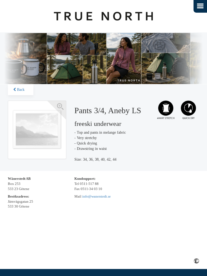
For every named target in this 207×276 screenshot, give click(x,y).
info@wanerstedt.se (96, 196)
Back (20, 90)
